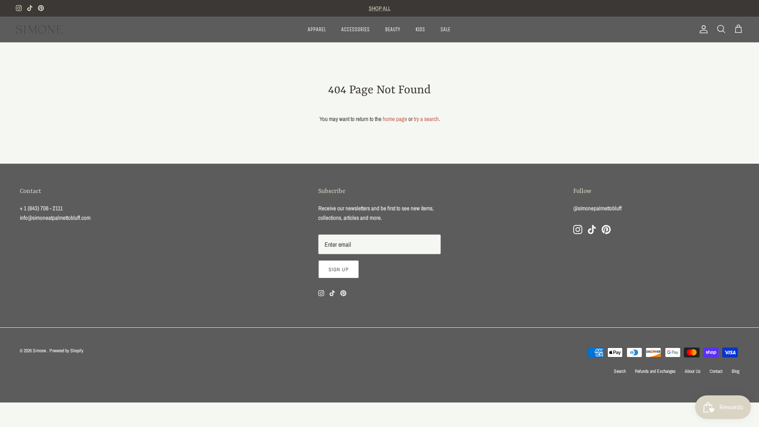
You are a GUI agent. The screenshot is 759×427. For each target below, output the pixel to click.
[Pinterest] (41, 8)
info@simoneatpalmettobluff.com (55, 218)
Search (620, 371)
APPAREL (317, 29)
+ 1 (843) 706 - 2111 (41, 208)
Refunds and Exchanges (655, 371)
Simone (40, 351)
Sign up (339, 269)
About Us (692, 371)
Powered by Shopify (66, 351)
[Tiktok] (30, 8)
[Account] (702, 29)
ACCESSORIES (355, 29)
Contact (716, 371)
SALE (445, 29)
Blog (735, 371)
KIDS (420, 29)
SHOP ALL (380, 8)
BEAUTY (392, 29)
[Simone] (39, 29)
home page (395, 119)
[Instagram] (19, 8)
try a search (426, 119)
